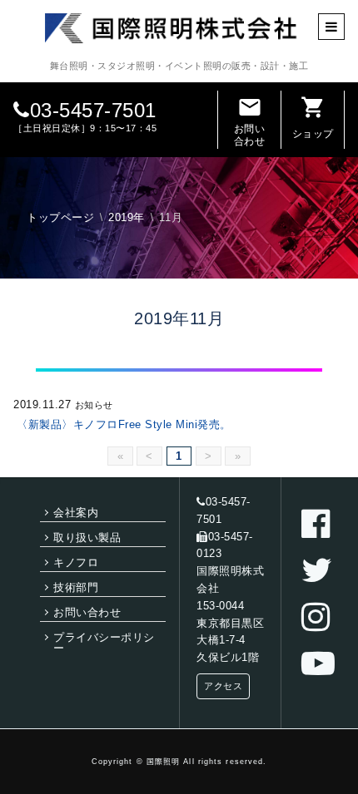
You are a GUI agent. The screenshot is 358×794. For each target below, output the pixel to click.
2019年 (126, 217)
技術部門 (75, 587)
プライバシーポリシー (104, 642)
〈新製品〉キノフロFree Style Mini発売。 (124, 424)
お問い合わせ (250, 120)
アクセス (223, 686)
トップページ (60, 217)
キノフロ (75, 562)
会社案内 (75, 512)
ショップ (313, 117)
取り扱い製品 (87, 537)
